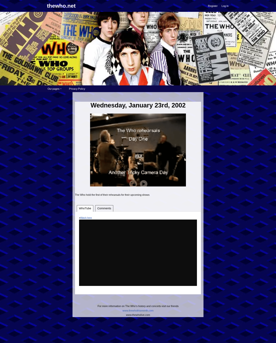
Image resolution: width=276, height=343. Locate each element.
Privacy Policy (77, 88)
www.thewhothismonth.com (138, 310)
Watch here (86, 217)
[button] (60, 88)
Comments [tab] (104, 208)
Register (213, 6)
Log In (225, 6)
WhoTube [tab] (85, 208)
